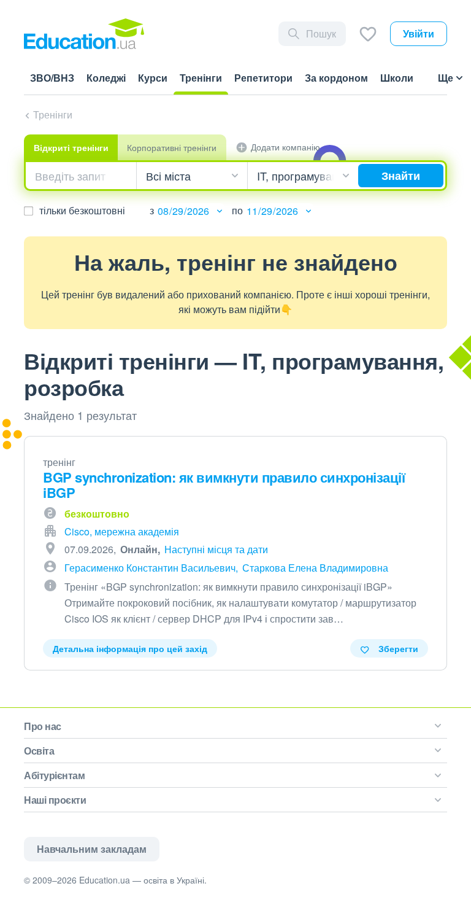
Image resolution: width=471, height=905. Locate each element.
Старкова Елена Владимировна (315, 568)
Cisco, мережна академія (121, 531)
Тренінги (52, 114)
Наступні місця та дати (216, 549)
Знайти (400, 176)
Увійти (418, 33)
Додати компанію (285, 147)
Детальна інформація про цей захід (130, 648)
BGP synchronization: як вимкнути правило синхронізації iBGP (224, 484)
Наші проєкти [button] (55, 800)
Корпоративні (171, 147)
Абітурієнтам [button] (54, 775)
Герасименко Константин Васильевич (150, 568)
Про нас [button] (42, 726)
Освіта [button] (39, 751)
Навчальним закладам (92, 849)
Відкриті (71, 147)
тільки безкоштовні (82, 210)
